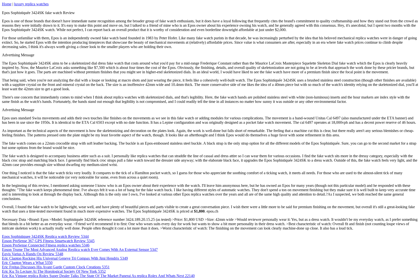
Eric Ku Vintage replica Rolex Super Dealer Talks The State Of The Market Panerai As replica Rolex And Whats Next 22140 (98, 276)
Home (6, 4)
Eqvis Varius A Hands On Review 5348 (32, 254)
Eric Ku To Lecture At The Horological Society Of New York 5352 (54, 271)
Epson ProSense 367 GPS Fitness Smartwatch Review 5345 (48, 241)
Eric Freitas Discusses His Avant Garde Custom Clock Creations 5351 (56, 267)
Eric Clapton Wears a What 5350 (27, 263)
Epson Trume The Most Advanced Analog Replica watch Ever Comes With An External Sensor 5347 (80, 249)
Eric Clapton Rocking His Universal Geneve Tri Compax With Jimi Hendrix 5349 (65, 258)
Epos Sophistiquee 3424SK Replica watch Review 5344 (45, 236)
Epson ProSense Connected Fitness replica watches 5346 (45, 245)
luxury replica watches (31, 4)
